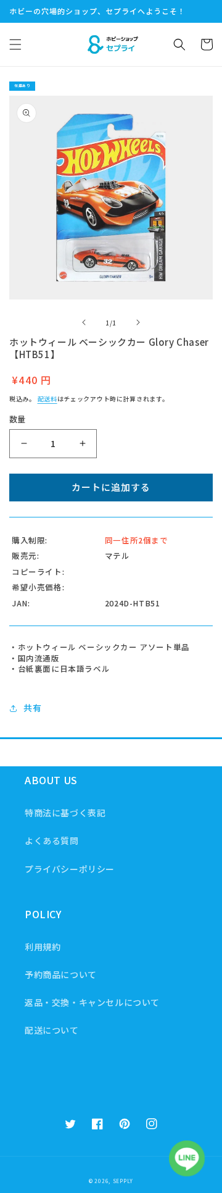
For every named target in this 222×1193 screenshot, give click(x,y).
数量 (17, 419)
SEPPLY (123, 1180)
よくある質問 (52, 840)
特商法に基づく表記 (65, 812)
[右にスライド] (138, 322)
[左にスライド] (83, 322)
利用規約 (42, 946)
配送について (52, 1030)
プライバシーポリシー (70, 869)
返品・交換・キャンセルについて (92, 1002)
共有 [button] (32, 707)
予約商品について (61, 974)
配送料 (47, 398)
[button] (15, 44)
